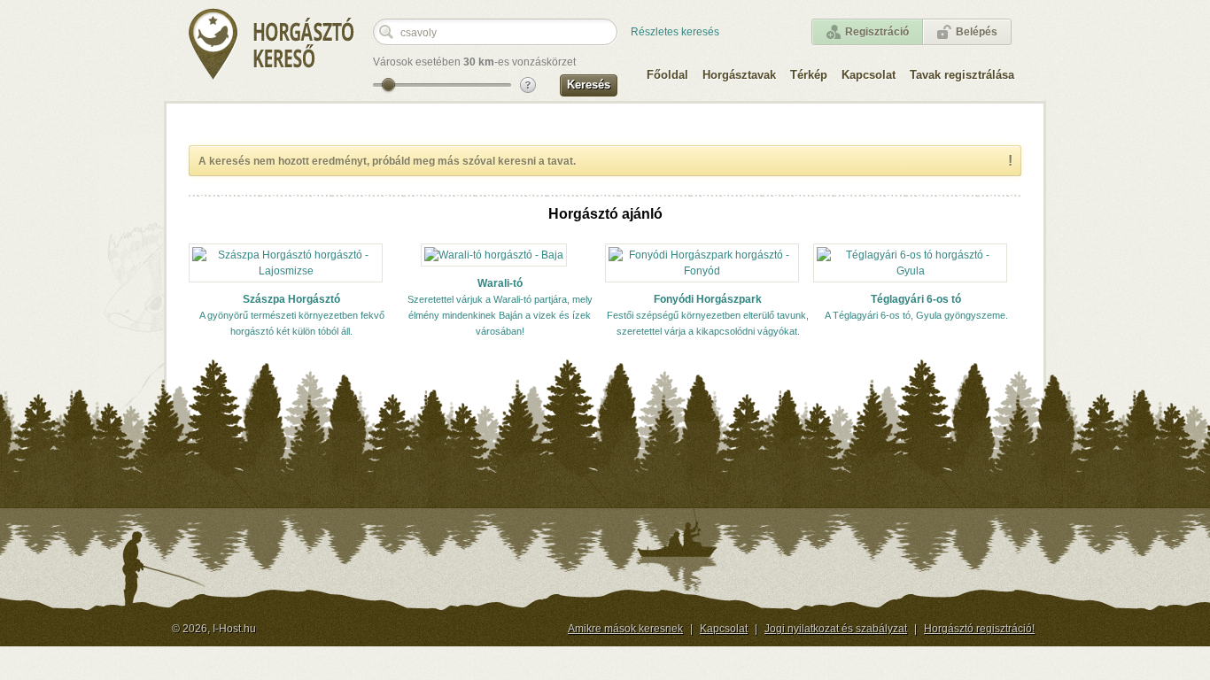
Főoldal (667, 74)
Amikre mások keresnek (625, 628)
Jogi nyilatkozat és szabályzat (835, 628)
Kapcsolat (869, 74)
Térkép (808, 74)
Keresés (588, 84)
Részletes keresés (675, 32)
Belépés (976, 32)
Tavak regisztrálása (962, 74)
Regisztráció (877, 32)
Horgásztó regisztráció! (979, 628)
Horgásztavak (739, 74)
